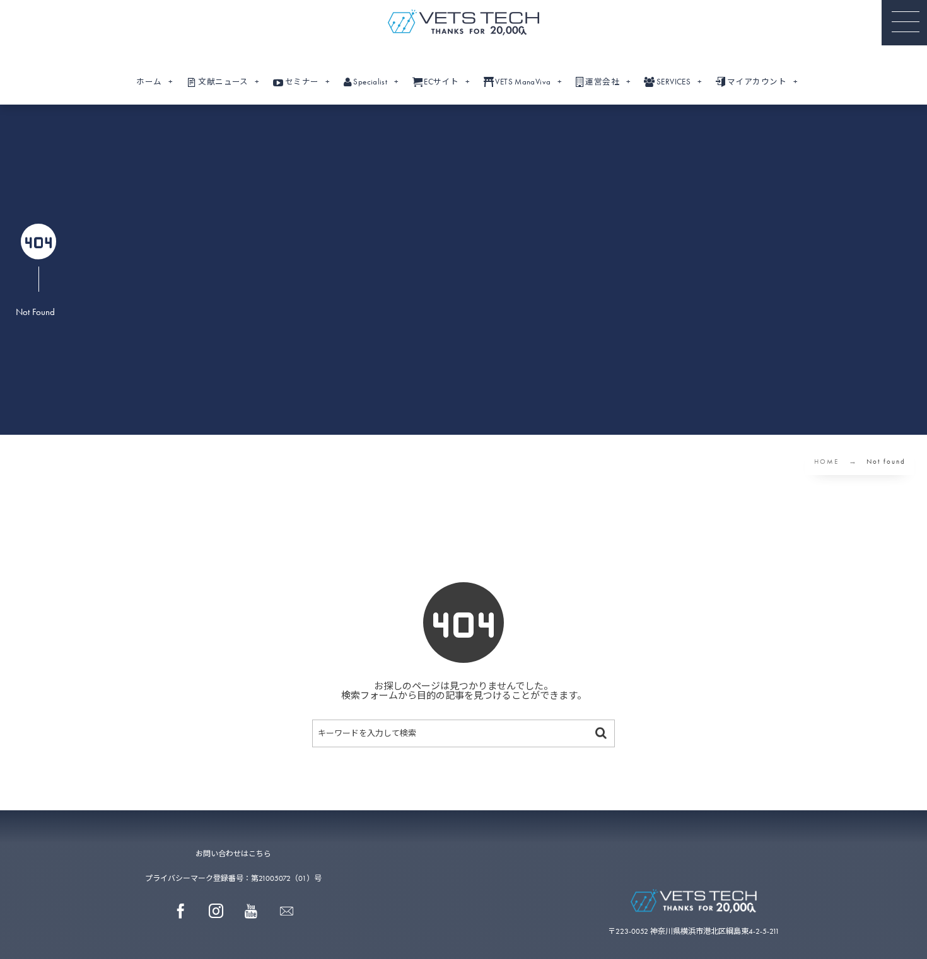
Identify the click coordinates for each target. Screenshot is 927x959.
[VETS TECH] (463, 22)
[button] (904, 22)
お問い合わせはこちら (233, 854)
